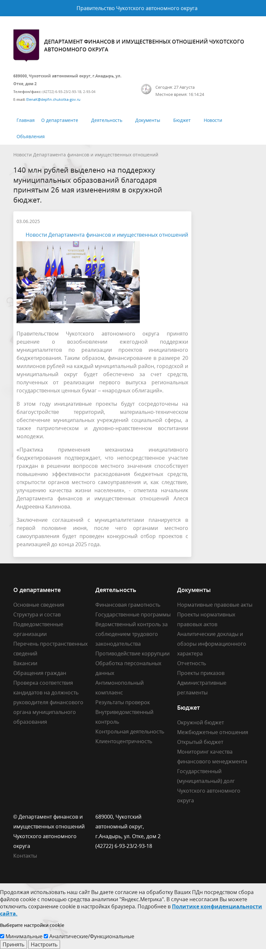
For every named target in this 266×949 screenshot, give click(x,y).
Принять (13, 944)
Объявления (31, 136)
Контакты (25, 855)
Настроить (44, 944)
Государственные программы (133, 614)
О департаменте (59, 120)
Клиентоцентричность (123, 741)
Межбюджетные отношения (212, 732)
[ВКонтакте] (182, 817)
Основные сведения (38, 604)
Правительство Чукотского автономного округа (137, 8)
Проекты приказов (200, 673)
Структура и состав (37, 614)
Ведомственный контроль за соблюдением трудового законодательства (131, 634)
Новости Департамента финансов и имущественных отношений (85, 155)
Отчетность (191, 663)
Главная (26, 120)
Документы (147, 120)
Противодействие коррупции (132, 653)
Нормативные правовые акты (214, 604)
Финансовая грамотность (127, 604)
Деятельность (106, 120)
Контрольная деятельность (129, 731)
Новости (213, 120)
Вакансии (25, 663)
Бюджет (182, 120)
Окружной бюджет (200, 722)
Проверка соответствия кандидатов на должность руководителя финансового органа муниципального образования (48, 702)
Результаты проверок (122, 702)
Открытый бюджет (200, 741)
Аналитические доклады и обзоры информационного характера (211, 643)
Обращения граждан (39, 673)
